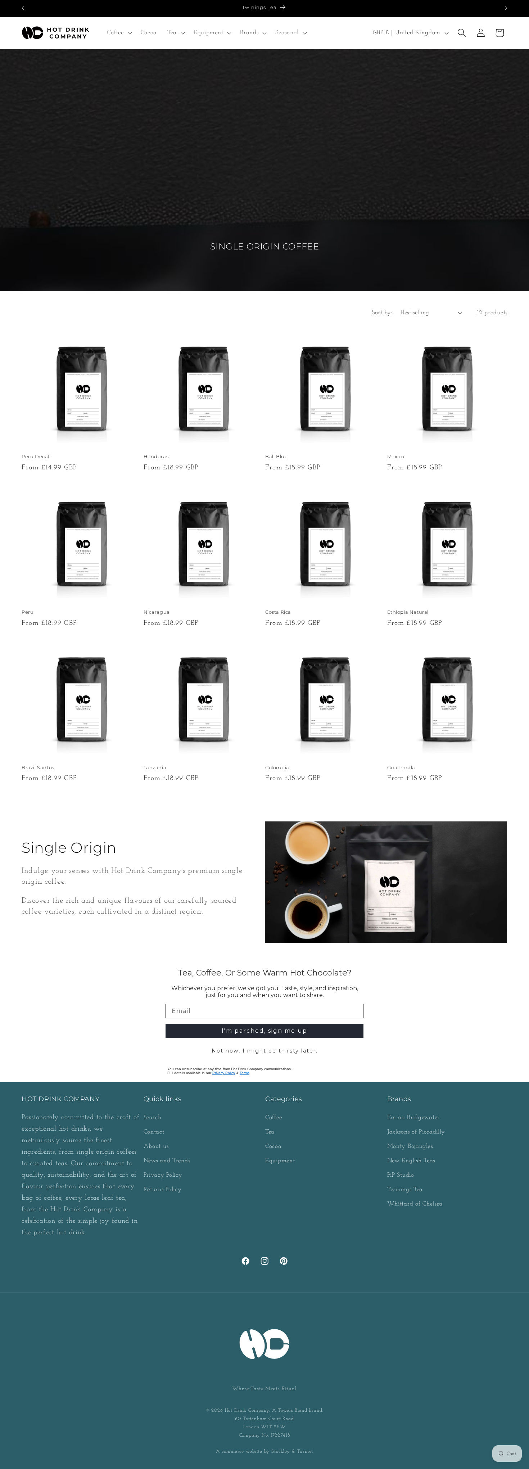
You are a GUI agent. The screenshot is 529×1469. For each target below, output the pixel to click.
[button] (118, 33)
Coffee (273, 1117)
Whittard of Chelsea (415, 1204)
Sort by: (382, 313)
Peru (27, 612)
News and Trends (167, 1161)
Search (153, 1117)
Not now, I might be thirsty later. (265, 1050)
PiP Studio (400, 1175)
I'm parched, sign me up (264, 1030)
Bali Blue (276, 456)
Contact (154, 1132)
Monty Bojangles (410, 1146)
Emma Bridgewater (413, 1117)
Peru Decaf (36, 456)
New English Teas (411, 1161)
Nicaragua (157, 612)
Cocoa (273, 1146)
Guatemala (401, 767)
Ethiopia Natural (408, 612)
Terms (244, 1073)
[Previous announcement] (23, 8)
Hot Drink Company (247, 1410)
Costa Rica (278, 612)
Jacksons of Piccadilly (416, 1132)
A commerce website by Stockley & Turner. (264, 1451)
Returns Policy (163, 1189)
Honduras (156, 456)
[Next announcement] (506, 8)
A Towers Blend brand (297, 1410)
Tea (270, 1132)
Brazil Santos (38, 767)
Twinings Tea (405, 1189)
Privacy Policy (223, 1073)
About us (156, 1146)
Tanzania (155, 767)
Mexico (396, 456)
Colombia (277, 767)
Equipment (280, 1161)
